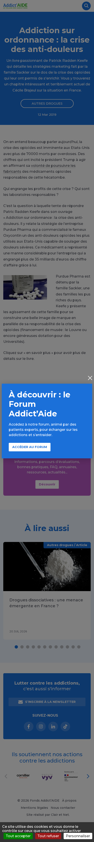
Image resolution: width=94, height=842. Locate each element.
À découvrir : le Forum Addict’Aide (39, 404)
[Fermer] (90, 378)
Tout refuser (48, 836)
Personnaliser (78, 836)
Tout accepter (18, 836)
